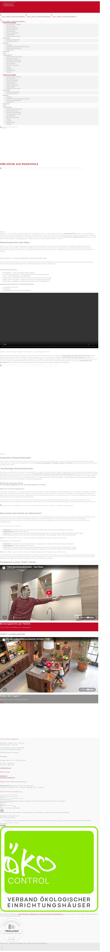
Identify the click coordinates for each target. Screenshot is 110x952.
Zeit (14, 806)
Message (3, 823)
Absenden (3, 825)
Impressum (3, 776)
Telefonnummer (5, 799)
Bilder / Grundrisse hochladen (10, 808)
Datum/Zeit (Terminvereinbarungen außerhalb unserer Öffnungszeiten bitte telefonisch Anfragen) (32, 801)
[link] (16, 128)
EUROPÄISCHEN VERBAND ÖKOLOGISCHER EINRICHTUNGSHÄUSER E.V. (41, 914)
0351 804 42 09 (8, 4)
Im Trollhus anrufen (6, 630)
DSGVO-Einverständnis (8, 817)
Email (2, 702)
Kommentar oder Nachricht (9, 816)
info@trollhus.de (8, 5)
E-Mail (2, 797)
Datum (2, 804)
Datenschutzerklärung (7, 777)
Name (2, 796)
